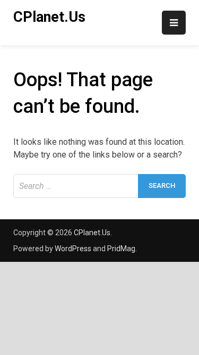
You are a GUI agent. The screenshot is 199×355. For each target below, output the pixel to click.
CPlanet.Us (49, 17)
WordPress (73, 248)
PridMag (121, 248)
